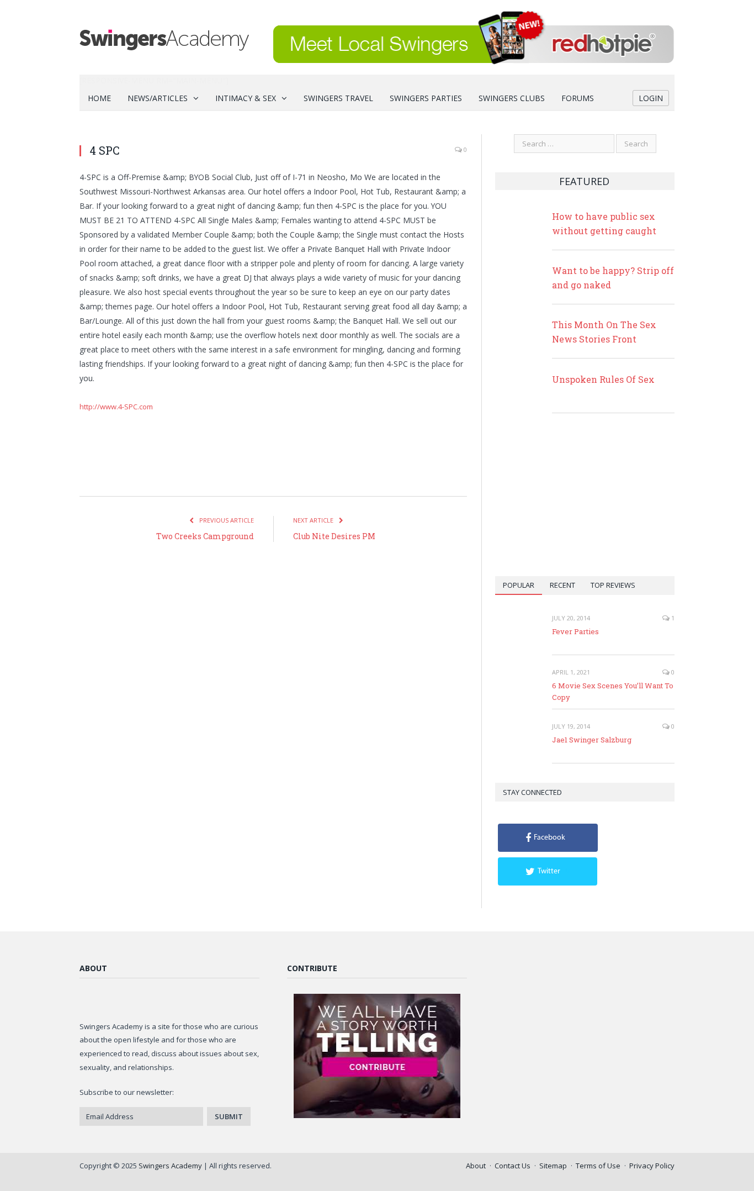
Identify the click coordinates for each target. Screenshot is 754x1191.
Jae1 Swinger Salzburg (591, 740)
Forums (577, 98)
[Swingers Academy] (164, 37)
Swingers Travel (338, 98)
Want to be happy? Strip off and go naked (613, 278)
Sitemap (553, 1166)
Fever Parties (575, 631)
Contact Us (512, 1166)
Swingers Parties (426, 98)
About (476, 1166)
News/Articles (158, 98)
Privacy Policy (652, 1166)
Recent (562, 585)
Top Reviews (613, 585)
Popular (518, 585)
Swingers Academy (170, 1166)
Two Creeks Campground (205, 536)
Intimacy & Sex (245, 98)
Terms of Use (598, 1166)
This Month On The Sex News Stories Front (604, 332)
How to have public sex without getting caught (604, 223)
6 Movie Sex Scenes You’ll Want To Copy (612, 691)
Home (99, 98)
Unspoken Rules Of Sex (603, 379)
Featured (584, 181)
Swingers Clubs (512, 98)
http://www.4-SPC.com (116, 407)
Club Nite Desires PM (334, 536)
